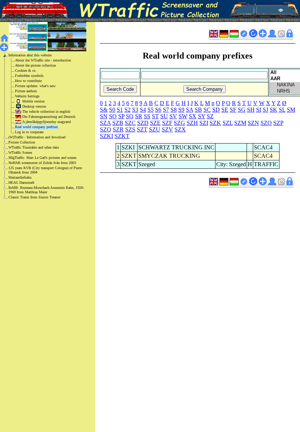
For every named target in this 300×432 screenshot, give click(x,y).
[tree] (41, 126)
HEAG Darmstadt (21, 182)
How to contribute (28, 81)
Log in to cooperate (29, 132)
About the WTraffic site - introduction (43, 60)
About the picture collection (35, 65)
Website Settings (27, 96)
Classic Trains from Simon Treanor (34, 197)
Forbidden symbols (29, 76)
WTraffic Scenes (20, 152)
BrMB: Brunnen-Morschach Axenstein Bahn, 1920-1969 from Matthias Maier (46, 190)
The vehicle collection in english (46, 111)
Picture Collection (21, 142)
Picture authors (26, 91)
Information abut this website (30, 55)
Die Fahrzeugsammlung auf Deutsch (48, 117)
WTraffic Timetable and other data (33, 147)
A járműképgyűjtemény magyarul (46, 122)
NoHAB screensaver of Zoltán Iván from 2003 (42, 163)
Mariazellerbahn (19, 177)
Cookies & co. (26, 70)
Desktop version (34, 106)
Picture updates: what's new (35, 86)
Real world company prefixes (36, 127)
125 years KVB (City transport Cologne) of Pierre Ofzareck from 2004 (45, 170)
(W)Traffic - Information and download (36, 137)
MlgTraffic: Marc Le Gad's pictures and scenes (42, 158)
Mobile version (33, 101)
